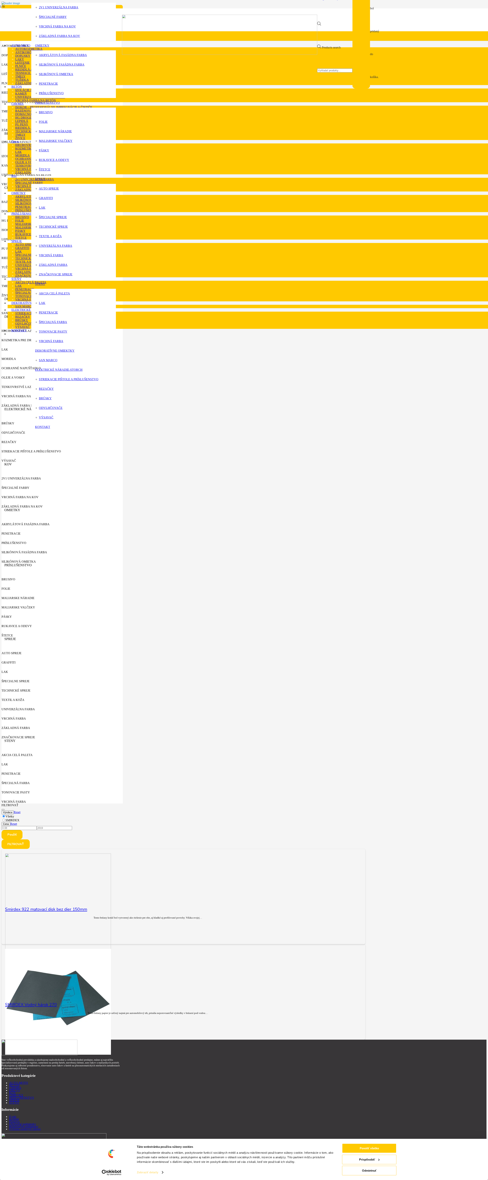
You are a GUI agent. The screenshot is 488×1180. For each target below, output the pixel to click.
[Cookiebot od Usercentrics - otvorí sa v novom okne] (111, 1172)
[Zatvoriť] (3, 809)
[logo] (219, 53)
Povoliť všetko (369, 1148)
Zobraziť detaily (147, 1172)
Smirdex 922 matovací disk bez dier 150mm (46, 909)
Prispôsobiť (367, 1159)
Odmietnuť (369, 1170)
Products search (331, 47)
